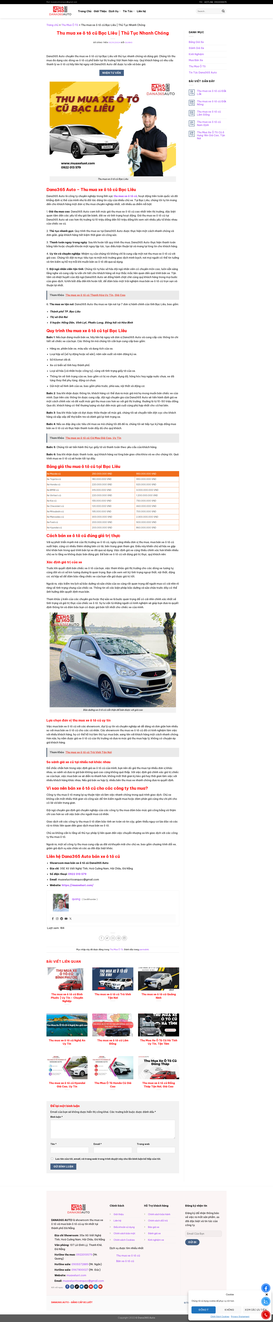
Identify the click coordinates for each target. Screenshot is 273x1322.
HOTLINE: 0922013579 (215, 2)
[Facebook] (52, 918)
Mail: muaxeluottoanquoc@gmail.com (61, 2)
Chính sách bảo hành (159, 1214)
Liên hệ (141, 11)
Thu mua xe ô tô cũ (128, 1255)
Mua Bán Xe (196, 60)
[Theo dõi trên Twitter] (81, 1286)
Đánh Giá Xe (196, 48)
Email (98, 1144)
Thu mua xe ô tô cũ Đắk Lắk (211, 93)
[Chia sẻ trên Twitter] (107, 938)
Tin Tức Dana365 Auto (203, 72)
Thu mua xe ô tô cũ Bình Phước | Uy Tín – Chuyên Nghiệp (67, 998)
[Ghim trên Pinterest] (118, 938)
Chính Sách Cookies (219, 1316)
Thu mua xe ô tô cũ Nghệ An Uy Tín (67, 1042)
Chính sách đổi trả (158, 1220)
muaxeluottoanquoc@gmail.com (83, 1280)
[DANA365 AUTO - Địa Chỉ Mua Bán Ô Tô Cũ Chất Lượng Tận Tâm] (59, 11)
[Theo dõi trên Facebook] (67, 1286)
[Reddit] (61, 918)
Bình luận (56, 1117)
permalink (144, 949)
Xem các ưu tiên (256, 1309)
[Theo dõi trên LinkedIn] (96, 1286)
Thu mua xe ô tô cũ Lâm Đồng (112, 1042)
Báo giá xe (153, 1227)
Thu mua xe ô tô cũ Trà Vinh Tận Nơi (112, 996)
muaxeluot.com (76, 1275)
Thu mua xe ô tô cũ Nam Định (209, 123)
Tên (53, 1144)
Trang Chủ (84, 11)
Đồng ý (204, 1309)
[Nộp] (223, 11)
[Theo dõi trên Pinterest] (91, 1286)
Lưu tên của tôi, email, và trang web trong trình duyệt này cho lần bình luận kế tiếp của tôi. (108, 1158)
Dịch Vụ (113, 11)
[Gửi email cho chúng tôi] (86, 1286)
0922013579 (84, 1254)
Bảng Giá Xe (196, 42)
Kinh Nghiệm (196, 54)
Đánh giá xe (154, 1233)
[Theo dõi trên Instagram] (72, 1286)
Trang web (143, 1144)
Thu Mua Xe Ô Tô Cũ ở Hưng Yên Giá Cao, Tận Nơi (211, 135)
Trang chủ (52, 25)
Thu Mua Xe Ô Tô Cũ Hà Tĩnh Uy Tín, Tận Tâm (158, 1042)
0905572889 (80, 1264)
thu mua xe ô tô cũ (125, 196)
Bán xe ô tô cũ (125, 1261)
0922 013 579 (77, 874)
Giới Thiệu (100, 11)
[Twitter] (70, 918)
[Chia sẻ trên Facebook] (101, 938)
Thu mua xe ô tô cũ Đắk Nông (211, 103)
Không (229, 1309)
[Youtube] (66, 918)
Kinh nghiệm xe (156, 1239)
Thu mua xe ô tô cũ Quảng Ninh (158, 996)
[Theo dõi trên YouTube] (100, 1286)
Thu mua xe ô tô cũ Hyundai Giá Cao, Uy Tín (67, 1084)
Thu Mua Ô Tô (69, 25)
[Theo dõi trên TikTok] (77, 1286)
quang (128, 42)
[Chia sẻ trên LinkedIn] (124, 938)
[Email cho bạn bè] (112, 938)
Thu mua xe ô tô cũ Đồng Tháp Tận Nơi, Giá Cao (158, 1084)
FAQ (200, 2)
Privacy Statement (240, 1316)
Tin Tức (128, 11)
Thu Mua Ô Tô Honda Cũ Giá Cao (112, 1084)
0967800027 (80, 1269)
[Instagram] (57, 918)
